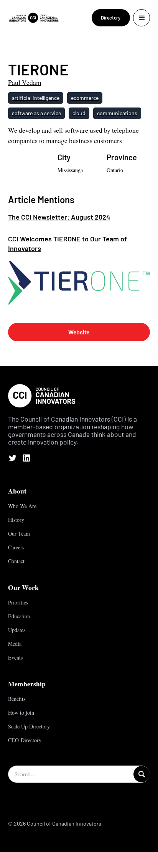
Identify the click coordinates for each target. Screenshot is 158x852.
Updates (16, 630)
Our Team (19, 533)
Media (14, 643)
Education (19, 616)
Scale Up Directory (29, 726)
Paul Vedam (24, 82)
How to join (21, 712)
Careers (16, 547)
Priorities (18, 602)
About (17, 491)
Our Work (23, 587)
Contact (16, 561)
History (16, 519)
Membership (27, 684)
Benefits (16, 698)
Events (15, 657)
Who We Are (22, 506)
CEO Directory (24, 740)
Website (79, 332)
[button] (141, 17)
